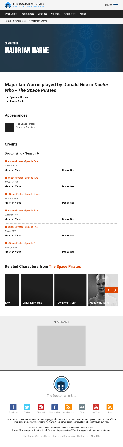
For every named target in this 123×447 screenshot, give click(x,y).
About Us (95, 436)
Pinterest (41, 412)
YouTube (96, 412)
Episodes (42, 14)
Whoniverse (11, 14)
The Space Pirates (14, 161)
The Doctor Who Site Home (36, 436)
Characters (70, 14)
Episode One (31, 161)
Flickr (82, 412)
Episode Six (31, 243)
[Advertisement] (61, 346)
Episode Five (31, 227)
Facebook (13, 412)
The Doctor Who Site (61, 396)
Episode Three (32, 194)
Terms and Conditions (64, 436)
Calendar (55, 14)
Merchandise (54, 412)
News (109, 412)
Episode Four (31, 210)
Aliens (83, 14)
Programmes (27, 14)
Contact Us (82, 436)
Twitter (27, 412)
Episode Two (31, 177)
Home (8, 21)
